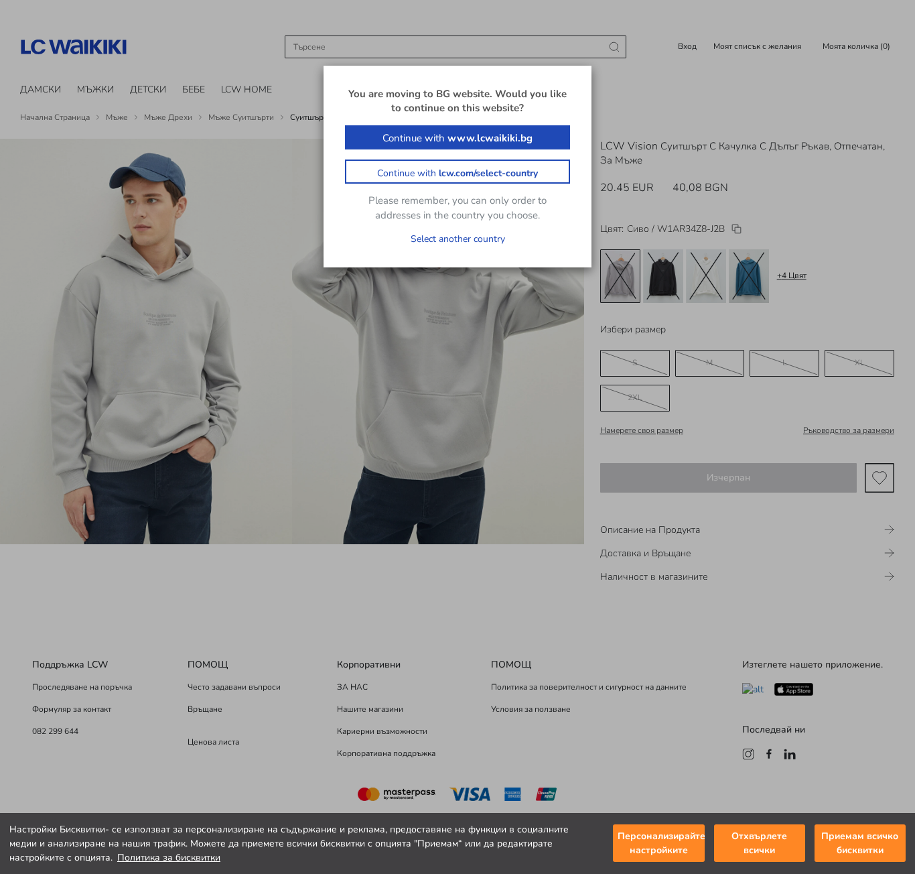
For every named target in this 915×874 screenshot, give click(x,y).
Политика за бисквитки (168, 857)
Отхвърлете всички (759, 843)
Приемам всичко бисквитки (859, 843)
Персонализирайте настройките (661, 843)
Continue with (457, 138)
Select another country (458, 239)
